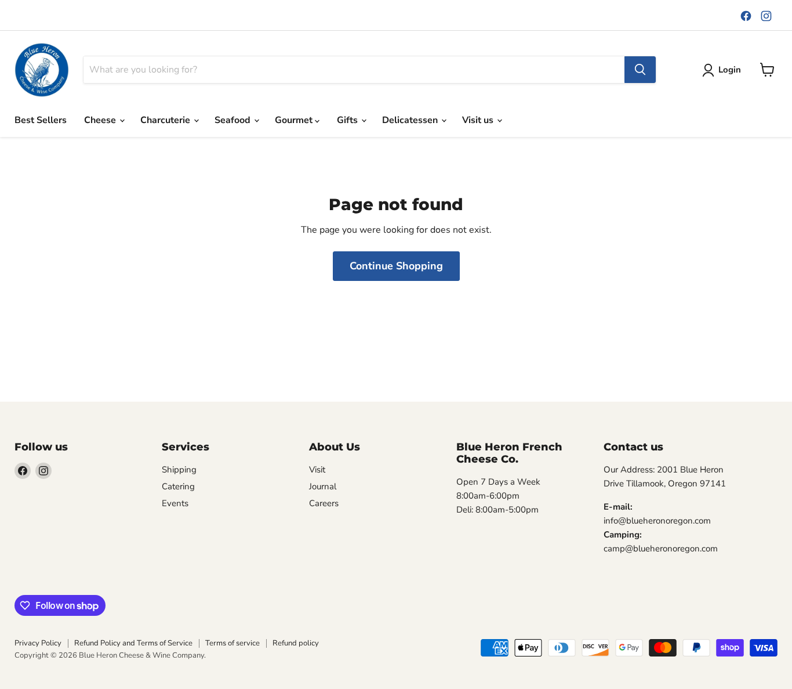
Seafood (234, 120)
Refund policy (296, 643)
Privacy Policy (37, 643)
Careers (324, 503)
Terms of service (232, 643)
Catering (178, 486)
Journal (322, 486)
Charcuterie (166, 120)
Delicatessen (411, 120)
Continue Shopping (396, 266)
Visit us (479, 120)
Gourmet (295, 120)
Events (175, 503)
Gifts (348, 120)
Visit (317, 469)
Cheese (101, 120)
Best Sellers (40, 120)
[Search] (640, 69)
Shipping (179, 469)
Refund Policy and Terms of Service (133, 643)
